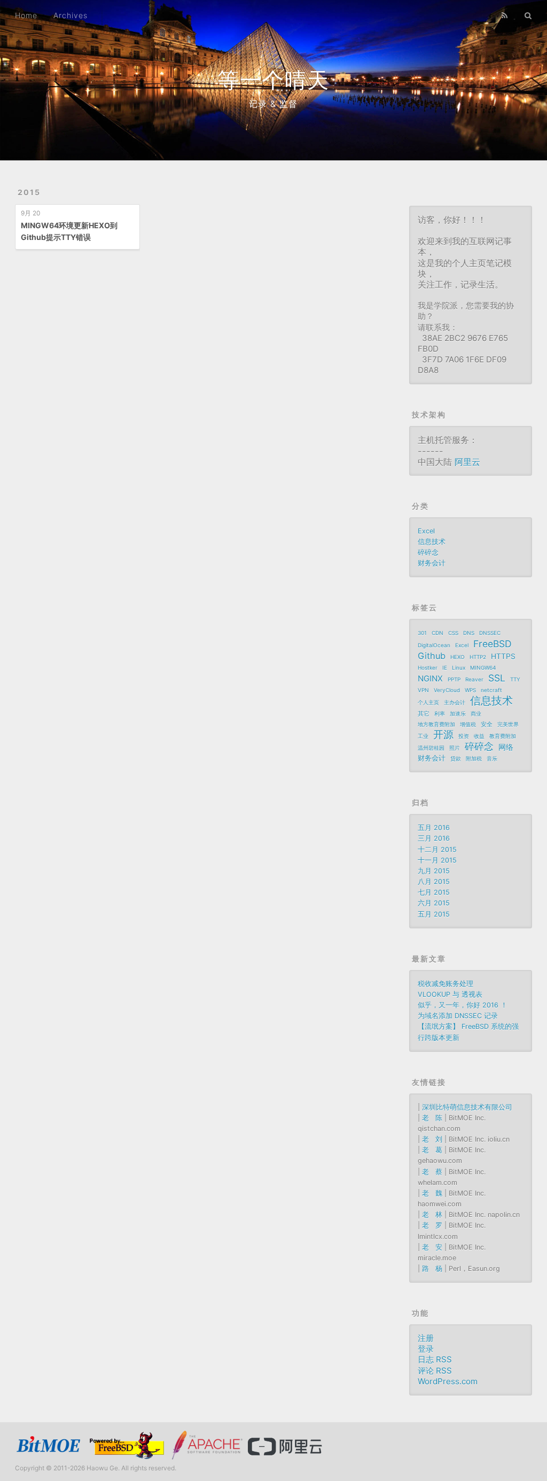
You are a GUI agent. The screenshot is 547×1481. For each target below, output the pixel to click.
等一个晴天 (273, 80)
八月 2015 (434, 882)
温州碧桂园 (431, 748)
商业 (476, 713)
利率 (439, 713)
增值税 (468, 724)
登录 (426, 1349)
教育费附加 (502, 736)
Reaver (474, 679)
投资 (463, 736)
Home (26, 15)
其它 (423, 713)
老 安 (432, 1247)
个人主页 (428, 702)
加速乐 (458, 713)
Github (432, 655)
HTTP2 (478, 657)
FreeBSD (492, 644)
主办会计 (454, 702)
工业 (423, 736)
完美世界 (508, 724)
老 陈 (432, 1118)
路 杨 (432, 1269)
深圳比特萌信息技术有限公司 (467, 1107)
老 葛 (432, 1150)
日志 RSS (435, 1359)
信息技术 (432, 542)
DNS (468, 633)
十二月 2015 (437, 850)
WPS (470, 690)
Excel (426, 531)
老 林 (432, 1215)
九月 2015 (434, 871)
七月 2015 (434, 892)
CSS (453, 633)
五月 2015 (434, 914)
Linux (458, 667)
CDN (437, 633)
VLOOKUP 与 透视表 (450, 994)
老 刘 (432, 1139)
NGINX (430, 678)
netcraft (491, 690)
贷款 (455, 758)
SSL (496, 678)
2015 (29, 192)
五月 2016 (434, 828)
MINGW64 (483, 667)
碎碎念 (428, 552)
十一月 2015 (437, 860)
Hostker (427, 667)
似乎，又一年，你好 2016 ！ (462, 1005)
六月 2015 (434, 903)
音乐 (492, 758)
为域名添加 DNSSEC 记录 (458, 1016)
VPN (423, 690)
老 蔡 (432, 1172)
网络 (505, 747)
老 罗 (432, 1225)
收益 (479, 736)
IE (444, 667)
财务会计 (432, 563)
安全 (487, 724)
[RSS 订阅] (505, 14)
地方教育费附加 (436, 724)
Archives (70, 15)
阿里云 (467, 461)
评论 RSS (435, 1371)
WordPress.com (448, 1381)
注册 (426, 1338)
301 (422, 633)
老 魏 (432, 1193)
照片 (454, 748)
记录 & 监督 (273, 103)
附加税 (474, 758)
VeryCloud (447, 690)
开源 (443, 735)
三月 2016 (434, 838)
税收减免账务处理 (445, 984)
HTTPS (503, 656)
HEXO (457, 657)
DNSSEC (490, 633)
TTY (515, 679)
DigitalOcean (434, 645)
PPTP (454, 679)
